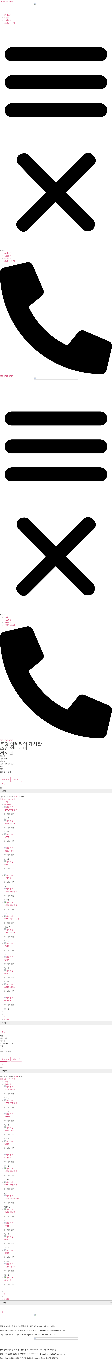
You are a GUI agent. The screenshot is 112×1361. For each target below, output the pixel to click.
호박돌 (7, 946)
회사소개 (7, 15)
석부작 (7, 837)
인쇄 (3, 784)
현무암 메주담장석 (11, 919)
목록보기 (3, 799)
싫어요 (16, 779)
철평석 (7, 864)
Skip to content (6, 1)
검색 (3, 1032)
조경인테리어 (9, 23)
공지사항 (7, 804)
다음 (13, 799)
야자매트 (7, 878)
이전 (9, 799)
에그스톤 (7, 1000)
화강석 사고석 (9, 987)
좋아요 (5, 779)
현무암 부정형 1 (10, 905)
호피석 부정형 (9, 932)
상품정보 (7, 17)
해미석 (7, 973)
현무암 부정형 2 (10, 891)
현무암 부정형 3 (10, 823)
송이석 (7, 960)
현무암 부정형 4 (10, 810)
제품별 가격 (9, 851)
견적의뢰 (7, 20)
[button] (56, 138)
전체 (6, 802)
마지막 (7, 1019)
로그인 (16, 796)
